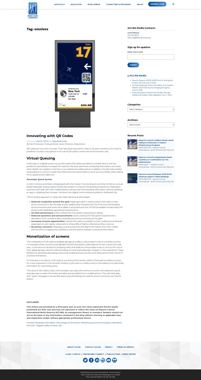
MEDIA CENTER (129, 354)
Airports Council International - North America (103, 372)
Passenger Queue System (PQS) (48, 187)
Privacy (109, 347)
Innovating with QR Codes (50, 136)
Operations (117, 323)
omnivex (54, 325)
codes (46, 325)
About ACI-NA (74, 347)
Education (76, 4)
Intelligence (94, 4)
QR (60, 325)
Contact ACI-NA (93, 347)
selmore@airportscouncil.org (139, 38)
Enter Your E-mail (135, 52)
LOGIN (68, 354)
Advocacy (59, 4)
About (140, 4)
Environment (74, 323)
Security (30, 325)
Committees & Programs (118, 4)
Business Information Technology (51, 323)
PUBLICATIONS (113, 354)
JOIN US (76, 354)
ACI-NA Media (138, 75)
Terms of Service (125, 347)
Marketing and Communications (96, 323)
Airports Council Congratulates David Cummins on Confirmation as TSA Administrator (155, 159)
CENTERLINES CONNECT (93, 354)
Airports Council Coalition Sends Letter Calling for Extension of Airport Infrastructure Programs (156, 142)
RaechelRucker (59, 141)
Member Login (157, 4)
